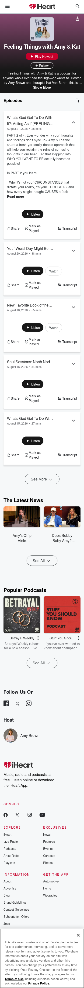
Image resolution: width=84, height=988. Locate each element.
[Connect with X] (17, 814)
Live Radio (11, 841)
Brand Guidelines (15, 902)
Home (47, 888)
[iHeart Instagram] (30, 814)
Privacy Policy (38, 983)
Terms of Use (14, 978)
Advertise (10, 888)
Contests (49, 855)
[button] (33, 214)
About (7, 881)
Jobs (7, 923)
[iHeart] (42, 7)
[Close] (78, 935)
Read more (15, 196)
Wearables (50, 895)
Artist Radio (11, 855)
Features (49, 841)
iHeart (7, 834)
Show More (42, 87)
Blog (7, 895)
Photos (48, 862)
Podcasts (10, 848)
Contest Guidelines (16, 909)
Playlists (9, 862)
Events (48, 848)
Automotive (51, 881)
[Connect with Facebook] (6, 814)
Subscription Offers (16, 916)
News (47, 834)
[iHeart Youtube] (42, 814)
